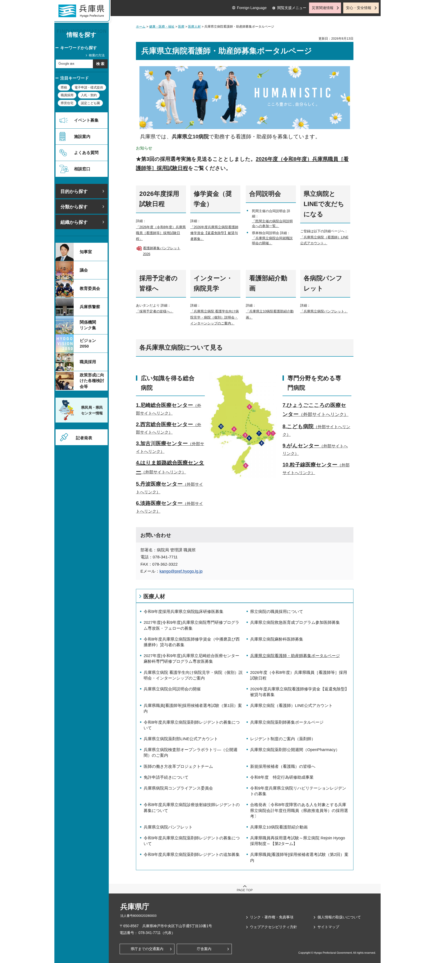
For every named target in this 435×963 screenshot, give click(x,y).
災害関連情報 (323, 8)
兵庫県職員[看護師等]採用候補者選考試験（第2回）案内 (299, 857)
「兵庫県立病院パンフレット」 (324, 311)
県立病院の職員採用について (276, 611)
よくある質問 (86, 152)
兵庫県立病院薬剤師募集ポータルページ (287, 722)
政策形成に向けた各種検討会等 (92, 381)
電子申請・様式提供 (89, 87)
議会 (84, 270)
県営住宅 (67, 103)
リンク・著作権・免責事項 (271, 917)
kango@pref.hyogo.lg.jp (181, 571)
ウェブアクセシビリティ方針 (273, 927)
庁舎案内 (204, 949)
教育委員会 (90, 288)
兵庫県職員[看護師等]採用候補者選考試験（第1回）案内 (193, 708)
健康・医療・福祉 (161, 26)
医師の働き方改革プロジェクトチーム (178, 766)
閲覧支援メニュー (291, 8)
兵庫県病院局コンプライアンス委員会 (178, 788)
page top (245, 890)
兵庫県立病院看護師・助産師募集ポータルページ (295, 655)
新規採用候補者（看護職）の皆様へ (282, 766)
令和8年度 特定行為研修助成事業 (282, 777)
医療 (181, 26)
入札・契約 (89, 95)
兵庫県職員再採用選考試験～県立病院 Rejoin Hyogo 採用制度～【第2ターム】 (297, 841)
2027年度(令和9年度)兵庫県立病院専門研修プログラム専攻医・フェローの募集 (191, 625)
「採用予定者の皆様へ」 (154, 311)
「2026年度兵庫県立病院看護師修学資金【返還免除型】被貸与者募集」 (214, 233)
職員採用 (67, 95)
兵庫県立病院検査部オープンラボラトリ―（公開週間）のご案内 (190, 752)
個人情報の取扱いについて (339, 917)
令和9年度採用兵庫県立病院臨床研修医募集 (183, 611)
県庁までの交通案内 (147, 949)
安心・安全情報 (358, 8)
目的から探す (74, 191)
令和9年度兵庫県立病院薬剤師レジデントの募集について (192, 841)
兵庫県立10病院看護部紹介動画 (279, 827)
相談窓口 (82, 169)
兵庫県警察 (90, 307)
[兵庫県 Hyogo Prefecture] (83, 12)
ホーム (140, 26)
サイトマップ (328, 927)
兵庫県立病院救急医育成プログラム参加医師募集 (295, 622)
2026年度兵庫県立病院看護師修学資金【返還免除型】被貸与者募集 (299, 692)
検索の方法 (97, 55)
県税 (64, 87)
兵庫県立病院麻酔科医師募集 (276, 639)
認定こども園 (90, 103)
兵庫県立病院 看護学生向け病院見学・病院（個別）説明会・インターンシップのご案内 (193, 675)
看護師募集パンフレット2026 (161, 251)
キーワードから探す (78, 48)
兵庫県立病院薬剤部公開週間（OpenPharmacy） (295, 749)
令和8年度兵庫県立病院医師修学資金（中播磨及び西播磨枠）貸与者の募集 (192, 642)
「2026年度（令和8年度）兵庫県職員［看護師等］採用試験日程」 (161, 233)
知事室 (86, 252)
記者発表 (84, 438)
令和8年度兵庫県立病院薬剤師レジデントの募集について (192, 725)
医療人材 (194, 26)
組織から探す (74, 222)
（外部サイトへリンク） (163, 472)
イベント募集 (86, 120)
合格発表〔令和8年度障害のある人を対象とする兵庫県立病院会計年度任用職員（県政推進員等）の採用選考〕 (299, 810)
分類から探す (74, 206)
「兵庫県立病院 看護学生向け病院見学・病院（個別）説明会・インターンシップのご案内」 (214, 317)
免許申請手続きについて (166, 777)
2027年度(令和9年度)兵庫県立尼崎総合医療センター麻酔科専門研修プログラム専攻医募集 (191, 658)
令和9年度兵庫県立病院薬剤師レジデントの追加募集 (192, 854)
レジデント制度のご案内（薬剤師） (282, 739)
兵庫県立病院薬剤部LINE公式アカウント (181, 739)
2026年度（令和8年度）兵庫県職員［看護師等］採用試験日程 (298, 675)
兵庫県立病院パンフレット (168, 827)
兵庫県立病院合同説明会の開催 (172, 689)
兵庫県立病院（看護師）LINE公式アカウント (291, 705)
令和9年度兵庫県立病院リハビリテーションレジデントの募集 (298, 791)
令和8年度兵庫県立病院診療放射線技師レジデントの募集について (192, 807)
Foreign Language (252, 8)
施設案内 (82, 136)
